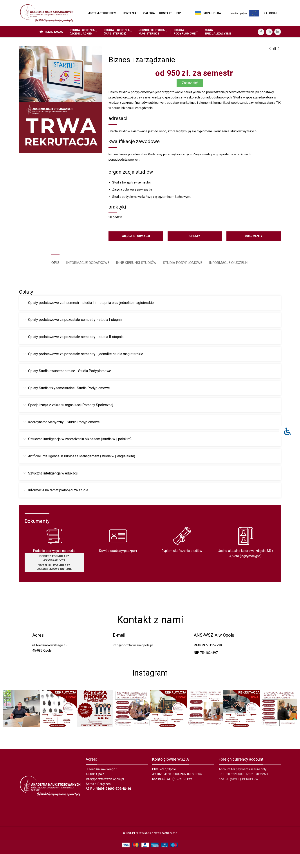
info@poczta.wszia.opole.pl (133, 645)
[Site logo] (46, 13)
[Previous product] (270, 48)
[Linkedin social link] (277, 32)
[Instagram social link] (269, 32)
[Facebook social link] (261, 32)
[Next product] (279, 48)
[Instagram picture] (21, 708)
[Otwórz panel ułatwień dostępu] (287, 431)
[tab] (55, 260)
